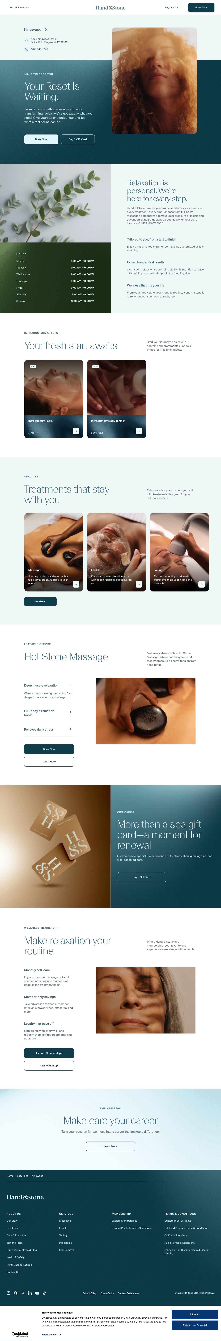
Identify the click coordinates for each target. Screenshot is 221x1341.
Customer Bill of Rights (177, 1220)
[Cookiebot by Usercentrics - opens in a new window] (20, 1334)
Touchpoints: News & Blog (22, 1250)
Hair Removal (67, 1250)
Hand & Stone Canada (19, 1264)
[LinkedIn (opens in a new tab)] (30, 1293)
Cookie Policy (107, 1293)
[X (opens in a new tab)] (23, 1293)
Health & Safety (15, 1257)
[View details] (76, 431)
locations (22, 1175)
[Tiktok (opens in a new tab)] (44, 1293)
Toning (63, 1235)
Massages (65, 1220)
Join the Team (15, 1242)
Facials (63, 1228)
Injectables (65, 1242)
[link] (53, 399)
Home (10, 1175)
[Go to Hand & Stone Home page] (110, 8)
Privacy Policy (90, 1293)
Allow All (195, 1314)
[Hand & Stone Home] (25, 1197)
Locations (12, 1228)
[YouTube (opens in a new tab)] (37, 1293)
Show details (49, 1334)
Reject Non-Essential (195, 1325)
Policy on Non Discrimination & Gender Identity (186, 1251)
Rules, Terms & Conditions (179, 1242)
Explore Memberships (124, 1220)
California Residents (176, 1235)
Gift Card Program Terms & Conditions (186, 1228)
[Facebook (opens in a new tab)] (16, 1293)
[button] (49, 684)
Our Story (12, 1220)
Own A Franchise (16, 1235)
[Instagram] (8, 1293)
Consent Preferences (128, 1293)
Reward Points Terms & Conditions (131, 1228)
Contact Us (13, 1272)
